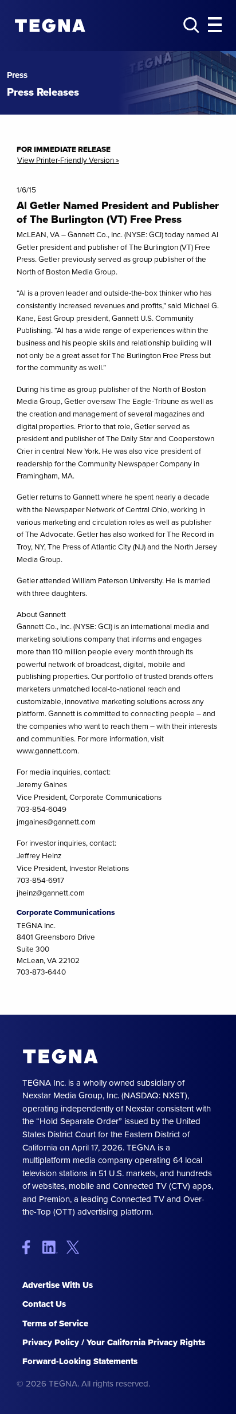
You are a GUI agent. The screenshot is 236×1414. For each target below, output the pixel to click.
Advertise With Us (57, 1285)
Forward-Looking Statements (79, 1361)
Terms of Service (55, 1323)
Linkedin (53, 1247)
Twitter (75, 1247)
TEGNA (60, 1057)
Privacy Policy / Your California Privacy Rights (113, 1342)
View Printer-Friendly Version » (68, 160)
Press (17, 75)
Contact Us (44, 1304)
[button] (215, 25)
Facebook (31, 1247)
